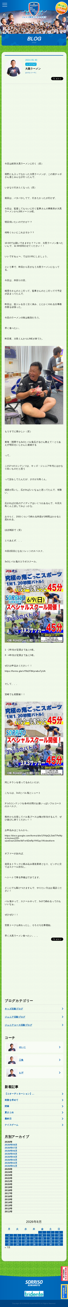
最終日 (8, 1118)
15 (42, 1238)
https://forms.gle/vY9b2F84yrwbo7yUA (25, 671)
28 (34, 1244)
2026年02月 (11, 1163)
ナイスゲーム (12, 1124)
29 (42, 1244)
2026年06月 (11, 1150)
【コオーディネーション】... (19, 1093)
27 (25, 1244)
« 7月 (7, 1247)
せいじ (22, 1047)
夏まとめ (9, 1112)
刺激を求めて (12, 1100)
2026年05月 (11, 1154)
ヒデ (21, 1072)
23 (50, 1241)
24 (59, 1241)
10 (59, 1235)
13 (25, 1238)
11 (9, 1238)
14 (34, 1238)
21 (34, 1241)
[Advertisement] (34, 123)
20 (25, 1241)
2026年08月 (11, 1144)
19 (17, 1241)
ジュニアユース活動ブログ (18, 1025)
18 (9, 1241)
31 (59, 1244)
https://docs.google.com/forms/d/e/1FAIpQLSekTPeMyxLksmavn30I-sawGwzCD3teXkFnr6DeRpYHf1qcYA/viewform (33, 838)
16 (50, 1238)
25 (9, 1244)
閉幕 (7, 1106)
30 (50, 1244)
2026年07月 (11, 1147)
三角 (21, 1060)
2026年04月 (11, 1157)
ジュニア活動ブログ (15, 1017)
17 (59, 1238)
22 (42, 1241)
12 (17, 1238)
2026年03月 (11, 1160)
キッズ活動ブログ (14, 1008)
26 (17, 1244)
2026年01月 (11, 1166)
